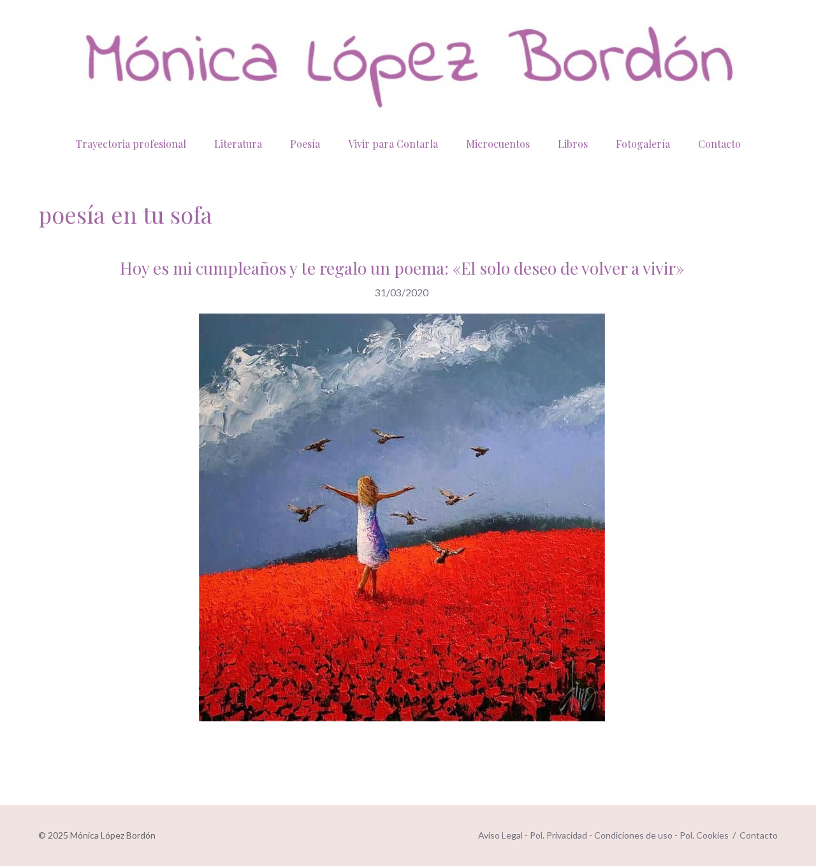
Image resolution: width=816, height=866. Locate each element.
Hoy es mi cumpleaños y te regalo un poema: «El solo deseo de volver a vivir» (402, 268)
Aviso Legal (500, 835)
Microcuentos (498, 143)
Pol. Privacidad (558, 835)
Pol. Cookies (704, 835)
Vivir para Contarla (393, 143)
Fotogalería (643, 143)
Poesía (305, 143)
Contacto (719, 143)
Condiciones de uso (633, 835)
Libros (573, 143)
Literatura (238, 143)
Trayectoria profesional (131, 143)
